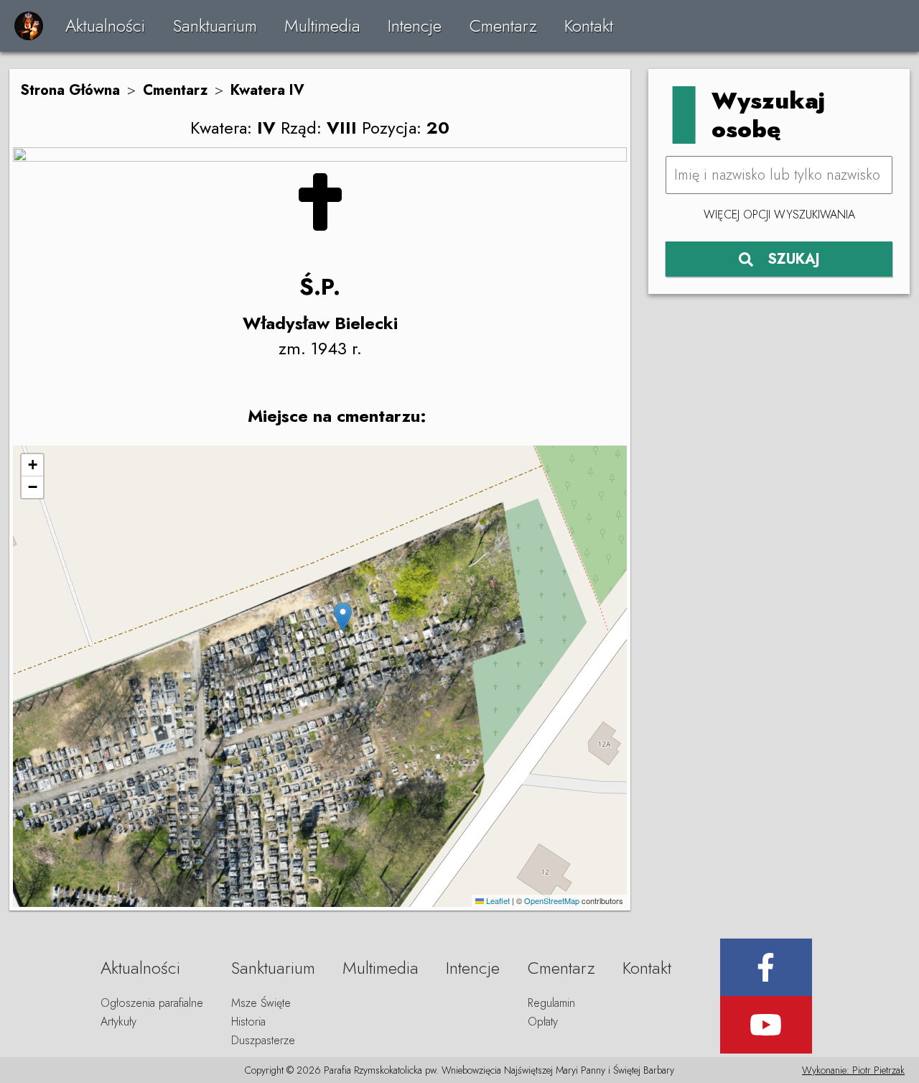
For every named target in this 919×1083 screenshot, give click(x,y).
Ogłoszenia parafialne (152, 1003)
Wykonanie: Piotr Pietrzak (853, 1070)
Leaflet (497, 900)
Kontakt (588, 25)
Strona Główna (70, 90)
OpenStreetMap (551, 900)
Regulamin (551, 1003)
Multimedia (322, 25)
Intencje (415, 25)
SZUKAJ (794, 259)
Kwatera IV (267, 90)
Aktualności (105, 25)
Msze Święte (261, 1003)
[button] (343, 617)
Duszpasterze (263, 1040)
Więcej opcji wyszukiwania (779, 214)
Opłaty (543, 1021)
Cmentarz (503, 25)
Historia (248, 1021)
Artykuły (118, 1021)
